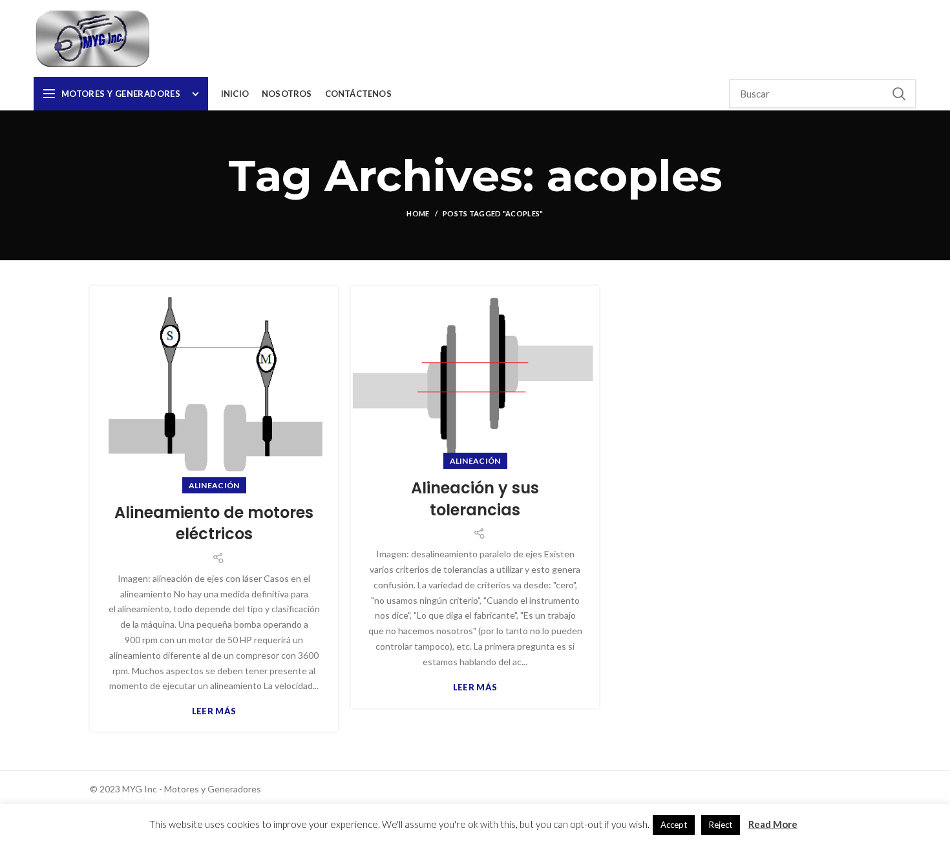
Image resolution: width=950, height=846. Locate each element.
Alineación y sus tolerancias (475, 499)
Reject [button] (720, 825)
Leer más (214, 711)
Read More (772, 824)
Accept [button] (673, 825)
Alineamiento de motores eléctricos (213, 523)
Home (417, 213)
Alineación (214, 485)
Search (899, 93)
